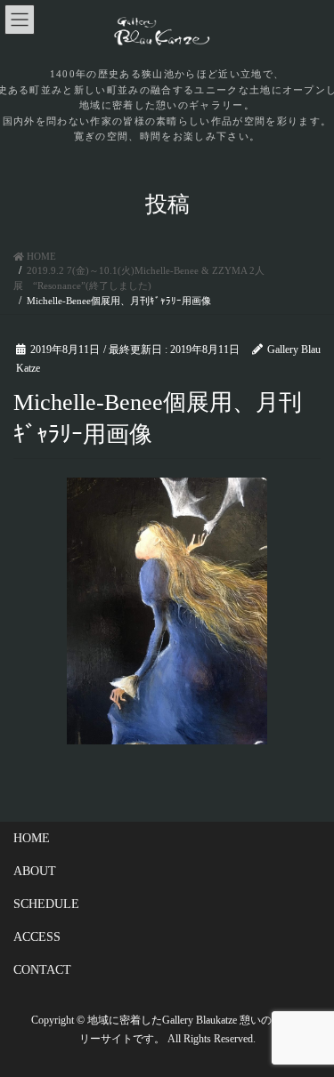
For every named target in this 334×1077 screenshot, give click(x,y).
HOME (31, 838)
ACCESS (37, 937)
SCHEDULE (46, 904)
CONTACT (42, 970)
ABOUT (34, 871)
